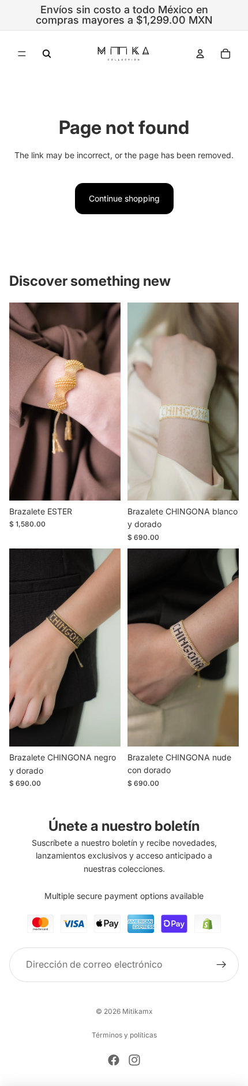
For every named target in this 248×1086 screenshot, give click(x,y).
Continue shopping (124, 198)
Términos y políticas (124, 1035)
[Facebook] (114, 1060)
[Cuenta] (200, 53)
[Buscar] (46, 53)
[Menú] (22, 53)
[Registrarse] (221, 965)
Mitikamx (137, 1011)
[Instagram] (134, 1060)
